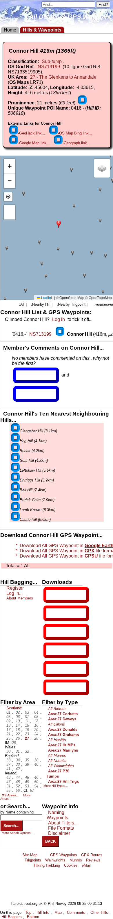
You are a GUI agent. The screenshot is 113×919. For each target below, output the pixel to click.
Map (58, 912)
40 (36, 764)
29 (14, 743)
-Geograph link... (76, 143)
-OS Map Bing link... (75, 133)
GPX (51, 595)
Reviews (93, 860)
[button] (58, 223)
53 (27, 786)
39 (27, 764)
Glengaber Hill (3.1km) (38, 431)
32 (27, 751)
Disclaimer (59, 833)
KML (51, 650)
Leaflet (46, 297)
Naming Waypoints (57, 815)
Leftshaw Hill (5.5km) (37, 470)
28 (36, 738)
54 (36, 786)
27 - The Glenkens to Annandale (63, 77)
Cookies (71, 865)
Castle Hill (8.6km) (35, 519)
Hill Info (43, 912)
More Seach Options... (17, 833)
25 (8, 738)
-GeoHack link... (31, 133)
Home (10, 29)
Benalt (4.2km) (32, 451)
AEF (51, 669)
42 (18, 769)
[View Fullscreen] (9, 212)
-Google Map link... (34, 143)
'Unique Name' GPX (65, 613)
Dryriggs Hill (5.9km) (37, 480)
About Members (19, 598)
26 (18, 738)
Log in (58, 319)
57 (32, 790)
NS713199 (49, 66)
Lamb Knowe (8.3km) (37, 510)
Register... (30, 375)
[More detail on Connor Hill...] (60, 334)
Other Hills (99, 912)
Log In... (28, 394)
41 (8, 769)
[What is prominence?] (82, 102)
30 (8, 751)
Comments (76, 912)
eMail (86, 865)
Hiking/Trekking (47, 865)
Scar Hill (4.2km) (34, 460)
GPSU (52, 632)
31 (18, 751)
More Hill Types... (55, 785)
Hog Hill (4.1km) (33, 441)
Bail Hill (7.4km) (33, 490)
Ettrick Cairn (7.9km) (37, 500)
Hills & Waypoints (42, 29)
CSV (51, 687)
